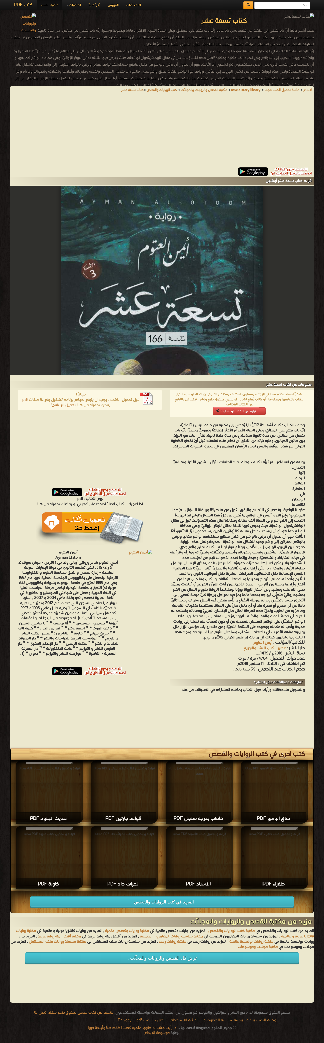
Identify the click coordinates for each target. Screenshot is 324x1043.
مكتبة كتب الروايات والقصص (231, 931)
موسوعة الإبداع (157, 1032)
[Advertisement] (162, 132)
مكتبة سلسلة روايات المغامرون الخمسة (171, 936)
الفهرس (113, 5)
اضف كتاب (133, 5)
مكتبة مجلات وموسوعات (258, 946)
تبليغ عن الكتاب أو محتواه (238, 411)
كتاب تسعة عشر (132, 90)
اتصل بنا (158, 1020)
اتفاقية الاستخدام (184, 1020)
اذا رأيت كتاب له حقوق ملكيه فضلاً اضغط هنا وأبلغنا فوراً (132, 1027)
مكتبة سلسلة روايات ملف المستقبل (57, 941)
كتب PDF (23, 5)
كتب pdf (143, 1020)
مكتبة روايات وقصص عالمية (126, 931)
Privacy (125, 1020)
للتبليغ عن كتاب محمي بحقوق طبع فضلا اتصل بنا (74, 1012)
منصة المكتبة (244, 1020)
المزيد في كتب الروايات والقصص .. (162, 902)
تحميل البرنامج (64, 405)
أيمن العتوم (262, 642)
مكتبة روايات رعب (172, 941)
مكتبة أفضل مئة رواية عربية (59, 936)
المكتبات (74, 5)
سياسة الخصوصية (218, 1020)
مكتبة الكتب (49, 5)
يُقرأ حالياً (94, 5)
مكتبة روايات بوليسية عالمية (251, 941)
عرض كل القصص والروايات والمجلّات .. (162, 958)
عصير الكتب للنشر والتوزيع (265, 648)
